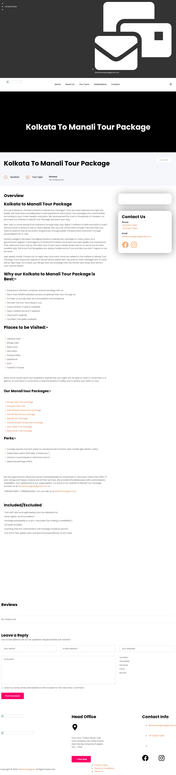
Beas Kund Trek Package (19, 430)
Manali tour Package (17, 418)
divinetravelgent (26, 769)
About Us (69, 84)
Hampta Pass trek (16, 406)
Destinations (100, 84)
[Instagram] (133, 244)
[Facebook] (125, 244)
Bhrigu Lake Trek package (20, 402)
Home (58, 84)
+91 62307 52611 (129, 228)
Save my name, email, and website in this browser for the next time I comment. (44, 687)
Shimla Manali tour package (21, 414)
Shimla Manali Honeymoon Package (25, 422)
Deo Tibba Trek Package (19, 426)
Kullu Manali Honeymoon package (24, 410)
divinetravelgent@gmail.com (33, 486)
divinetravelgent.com (65, 491)
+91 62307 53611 (130, 225)
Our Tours (84, 84)
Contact (115, 84)
